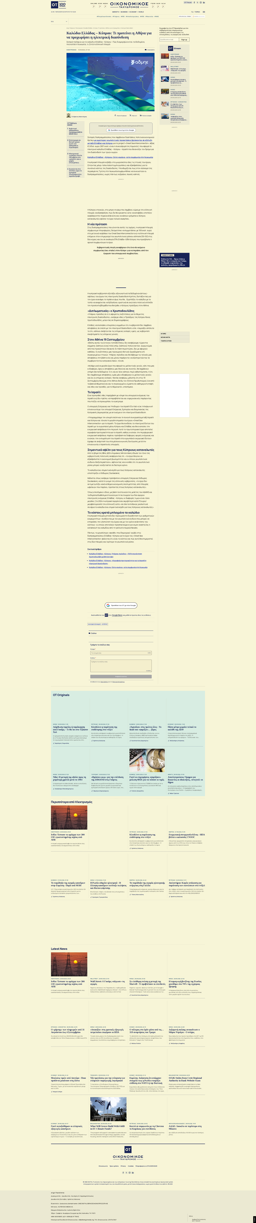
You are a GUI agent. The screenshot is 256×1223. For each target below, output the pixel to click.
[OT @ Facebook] (194, 2)
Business (124, 12)
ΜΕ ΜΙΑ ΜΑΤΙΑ (165, 337)
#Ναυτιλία (149, 16)
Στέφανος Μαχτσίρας (79, 117)
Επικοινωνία (103, 1166)
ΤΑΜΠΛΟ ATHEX (166, 341)
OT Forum (188, 2)
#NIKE (156, 16)
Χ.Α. (52, 21)
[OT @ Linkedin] (204, 2)
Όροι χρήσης (114, 1166)
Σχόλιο (92, 658)
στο (115, 615)
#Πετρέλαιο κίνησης (104, 16)
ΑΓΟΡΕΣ (163, 334)
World (141, 12)
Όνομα (92, 649)
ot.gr (67, 28)
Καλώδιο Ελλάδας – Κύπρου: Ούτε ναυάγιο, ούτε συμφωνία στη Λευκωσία (118, 567)
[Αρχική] (58, 4)
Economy (133, 12)
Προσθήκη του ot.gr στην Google (122, 130)
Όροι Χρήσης (104, 682)
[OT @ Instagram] (201, 2)
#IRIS (122, 16)
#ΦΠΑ (142, 16)
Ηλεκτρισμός (79, 28)
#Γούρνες (116, 16)
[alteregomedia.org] (181, 1221)
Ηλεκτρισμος (71, 50)
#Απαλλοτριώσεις (132, 16)
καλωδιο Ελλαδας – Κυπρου (97, 624)
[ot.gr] (129, 7)
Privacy (123, 1166)
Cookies (131, 1166)
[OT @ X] (197, 2)
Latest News (59, 949)
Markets (115, 12)
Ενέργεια (72, 28)
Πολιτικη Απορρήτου (118, 682)
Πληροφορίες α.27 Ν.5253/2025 (146, 1166)
